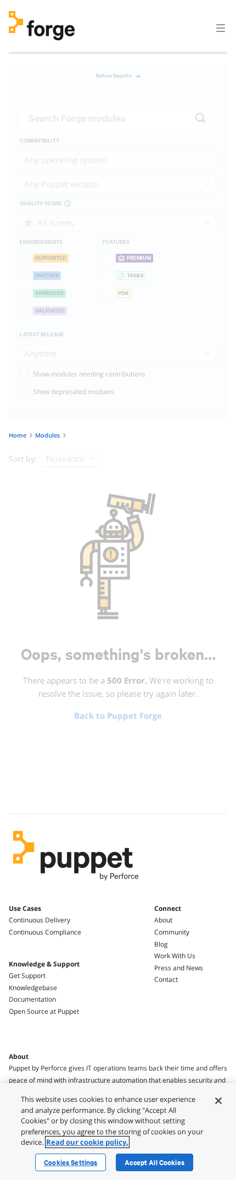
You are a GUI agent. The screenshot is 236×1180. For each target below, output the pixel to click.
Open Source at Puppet (44, 1011)
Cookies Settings (70, 1162)
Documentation (32, 999)
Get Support (27, 975)
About (163, 920)
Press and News (178, 968)
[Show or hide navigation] (220, 27)
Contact (166, 979)
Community (171, 932)
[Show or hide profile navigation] (200, 21)
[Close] (218, 1101)
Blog (161, 944)
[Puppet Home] (76, 883)
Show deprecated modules (73, 391)
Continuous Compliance (45, 932)
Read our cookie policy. (87, 1142)
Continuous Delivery (39, 920)
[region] (118, 1131)
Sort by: (23, 459)
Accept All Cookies (154, 1162)
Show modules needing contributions (89, 374)
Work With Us (174, 955)
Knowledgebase (33, 987)
